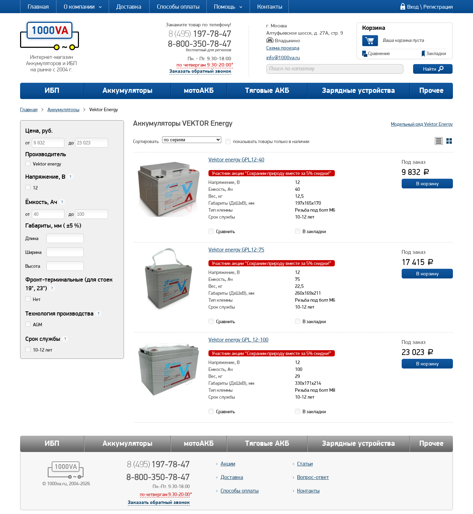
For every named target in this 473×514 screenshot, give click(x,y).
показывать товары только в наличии (271, 141)
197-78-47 (200, 33)
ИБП (52, 91)
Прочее (431, 91)
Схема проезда (282, 48)
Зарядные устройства (358, 91)
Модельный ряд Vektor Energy (422, 124)
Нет (37, 299)
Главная (38, 6)
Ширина (33, 252)
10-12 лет (42, 350)
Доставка (128, 6)
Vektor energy (47, 164)
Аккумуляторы (127, 91)
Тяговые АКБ (267, 91)
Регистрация (438, 6)
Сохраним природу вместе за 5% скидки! (271, 173)
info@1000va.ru (283, 57)
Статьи (305, 463)
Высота (32, 266)
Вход (413, 6)
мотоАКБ (199, 91)
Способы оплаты (178, 6)
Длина (31, 238)
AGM (37, 324)
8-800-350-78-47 (199, 43)
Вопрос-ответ (313, 477)
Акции (228, 463)
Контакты (269, 6)
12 (35, 187)
